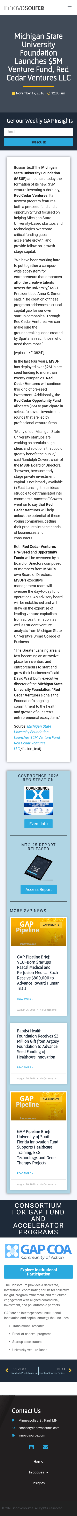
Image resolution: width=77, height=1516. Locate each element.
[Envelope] (46, 1447)
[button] (69, 7)
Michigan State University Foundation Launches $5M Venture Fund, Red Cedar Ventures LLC (37, 737)
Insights (38, 1483)
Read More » (25, 998)
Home (38, 1461)
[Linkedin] (32, 1447)
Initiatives (36, 1472)
